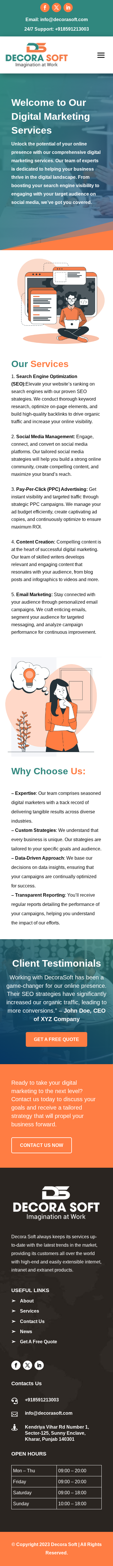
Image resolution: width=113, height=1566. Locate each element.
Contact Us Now (41, 1145)
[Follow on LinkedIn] (68, 7)
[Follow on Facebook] (45, 7)
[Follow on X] (56, 7)
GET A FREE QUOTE (56, 1039)
